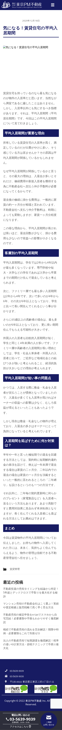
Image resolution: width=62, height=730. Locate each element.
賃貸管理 (15, 569)
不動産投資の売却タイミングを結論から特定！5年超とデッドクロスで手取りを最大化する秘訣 (31, 592)
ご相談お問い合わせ (48, 723)
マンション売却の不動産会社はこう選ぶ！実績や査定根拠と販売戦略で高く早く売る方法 (31, 605)
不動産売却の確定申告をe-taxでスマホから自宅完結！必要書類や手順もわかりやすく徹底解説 (31, 618)
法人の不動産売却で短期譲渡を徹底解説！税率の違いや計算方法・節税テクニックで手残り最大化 (31, 644)
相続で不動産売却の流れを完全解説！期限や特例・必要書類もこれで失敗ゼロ (31, 631)
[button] (53, 5)
